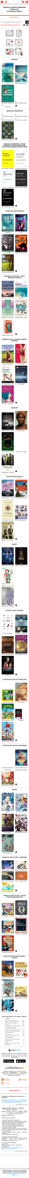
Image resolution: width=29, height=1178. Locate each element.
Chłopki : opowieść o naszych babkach (12, 1029)
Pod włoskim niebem (9, 1040)
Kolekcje (18, 24)
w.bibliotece (14, 1072)
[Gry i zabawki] (19, 55)
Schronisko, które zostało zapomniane (12, 1035)
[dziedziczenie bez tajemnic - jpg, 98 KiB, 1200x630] (9, 1148)
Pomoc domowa (8, 1033)
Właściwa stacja (8, 1044)
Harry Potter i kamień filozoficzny (11, 1020)
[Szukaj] (27, 22)
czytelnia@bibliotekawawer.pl (15, 1147)
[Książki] (10, 37)
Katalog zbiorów (14, 17)
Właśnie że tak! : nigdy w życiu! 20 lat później (13, 1043)
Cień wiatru (7, 1024)
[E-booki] (19, 37)
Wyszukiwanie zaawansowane (8, 24)
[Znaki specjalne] (27, 25)
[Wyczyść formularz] (24, 25)
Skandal (6, 1041)
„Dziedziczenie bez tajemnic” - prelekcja (13, 1108)
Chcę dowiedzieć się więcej (10, 1173)
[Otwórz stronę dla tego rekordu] (8, 72)
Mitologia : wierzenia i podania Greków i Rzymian (14, 1021)
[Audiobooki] (10, 46)
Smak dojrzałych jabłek (9, 1032)
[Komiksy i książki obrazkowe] (10, 55)
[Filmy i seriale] (19, 46)
